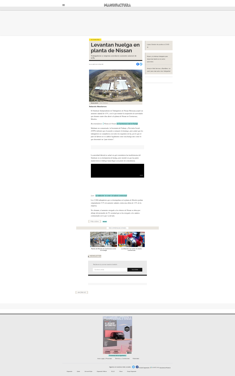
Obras (120, 371)
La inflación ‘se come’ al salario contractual (111, 195)
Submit (134, 270)
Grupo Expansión (131, 371)
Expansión (69, 371)
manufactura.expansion (137, 367)
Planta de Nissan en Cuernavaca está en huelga (103, 249)
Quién (78, 371)
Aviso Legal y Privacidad (104, 358)
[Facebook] (137, 64)
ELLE (113, 371)
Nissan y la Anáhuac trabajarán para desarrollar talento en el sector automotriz (157, 59)
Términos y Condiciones (122, 358)
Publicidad (136, 358)
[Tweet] (141, 64)
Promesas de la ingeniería (117, 355)
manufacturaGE (133, 367)
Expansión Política (102, 371)
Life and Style (88, 371)
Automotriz (95, 39)
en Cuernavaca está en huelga (127, 123)
